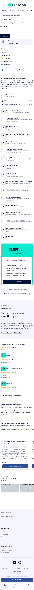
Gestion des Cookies (17, 571)
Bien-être (12, 10)
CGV (6, 569)
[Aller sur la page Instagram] (19, 562)
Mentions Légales (23, 569)
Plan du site (29, 569)
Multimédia (21, 10)
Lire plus (4, 88)
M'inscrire (18, 579)
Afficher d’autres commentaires (11, 395)
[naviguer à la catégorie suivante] (31, 10)
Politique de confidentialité (13, 569)
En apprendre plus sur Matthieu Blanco (11, 332)
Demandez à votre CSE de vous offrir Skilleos (17, 293)
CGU (3, 569)
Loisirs (4, 10)
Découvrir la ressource (15, 466)
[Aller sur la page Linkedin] (14, 562)
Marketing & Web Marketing (11, 15)
